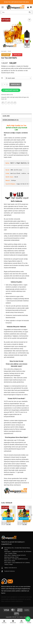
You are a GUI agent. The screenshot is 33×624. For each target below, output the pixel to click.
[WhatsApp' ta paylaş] (2, 102)
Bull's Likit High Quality (12, 97)
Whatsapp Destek (11, 90)
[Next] (32, 518)
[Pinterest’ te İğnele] (15, 102)
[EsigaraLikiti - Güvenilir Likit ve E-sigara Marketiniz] (15, 7)
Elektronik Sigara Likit (23, 97)
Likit (6, 99)
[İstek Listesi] (31, 7)
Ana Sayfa (3, 51)
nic (2, 78)
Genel (9, 51)
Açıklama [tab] (6, 116)
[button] (2, 7)
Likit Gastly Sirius (6, 523)
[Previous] (1, 518)
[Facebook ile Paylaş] (5, 102)
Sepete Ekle (15, 84)
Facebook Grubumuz (9, 571)
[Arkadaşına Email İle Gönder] (12, 102)
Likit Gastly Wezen (22, 523)
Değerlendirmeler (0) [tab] (10, 120)
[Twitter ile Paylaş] (9, 102)
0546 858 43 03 (13, 567)
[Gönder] (29, 12)
